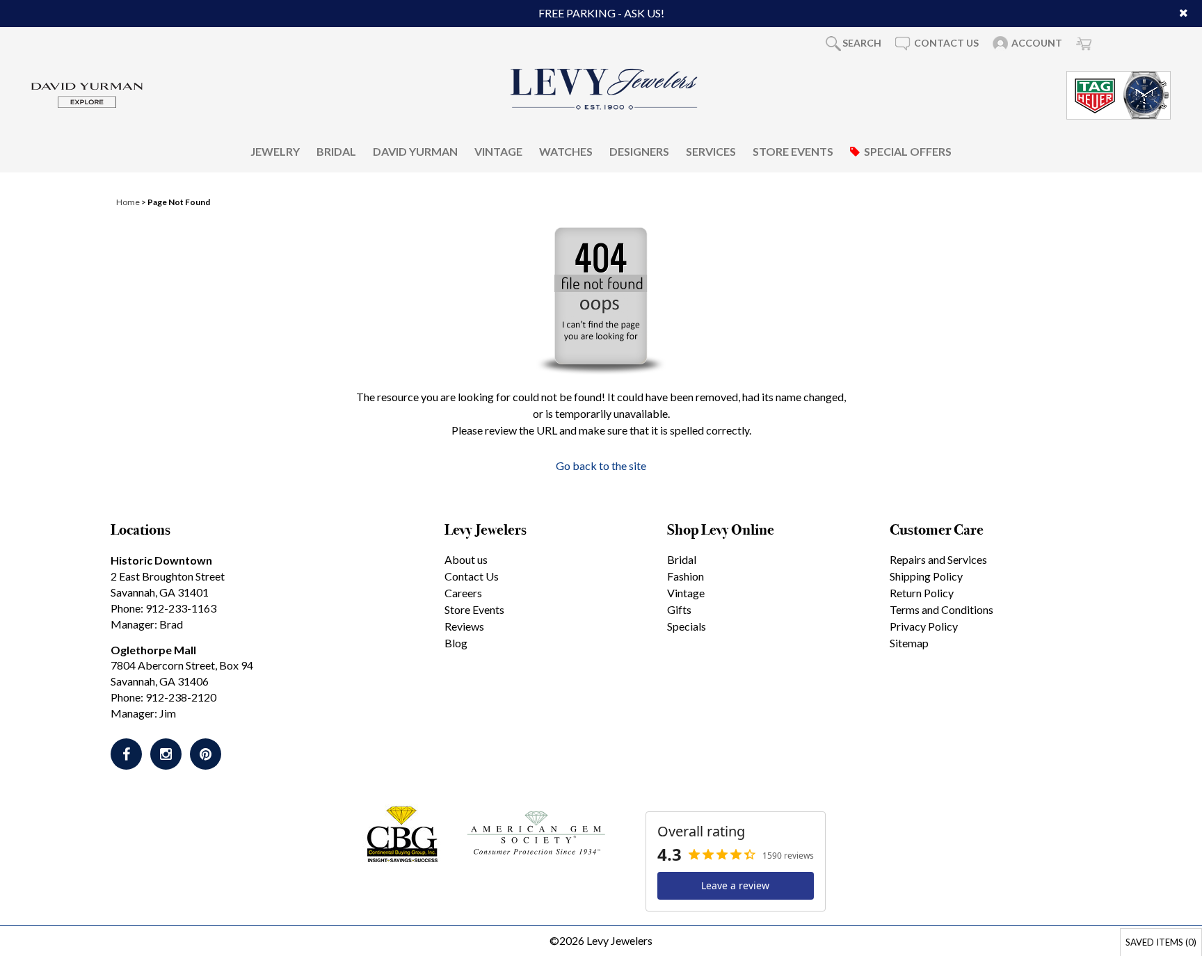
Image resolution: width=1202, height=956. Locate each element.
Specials (686, 626)
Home (128, 202)
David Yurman (415, 150)
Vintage (498, 150)
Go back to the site (601, 465)
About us (466, 559)
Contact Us (471, 576)
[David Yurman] (87, 93)
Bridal (336, 150)
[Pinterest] (205, 754)
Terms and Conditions (941, 609)
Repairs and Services (938, 559)
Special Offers (908, 150)
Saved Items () (1160, 942)
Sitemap (909, 642)
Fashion (685, 576)
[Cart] (1083, 43)
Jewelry (275, 150)
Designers (639, 150)
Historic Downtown (161, 560)
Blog (455, 642)
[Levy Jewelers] (604, 89)
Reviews (464, 626)
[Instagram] (166, 754)
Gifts (679, 609)
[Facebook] (126, 754)
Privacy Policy (924, 626)
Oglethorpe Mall (153, 649)
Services (711, 150)
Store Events (793, 150)
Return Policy (922, 592)
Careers (463, 592)
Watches (566, 150)
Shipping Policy (926, 576)
